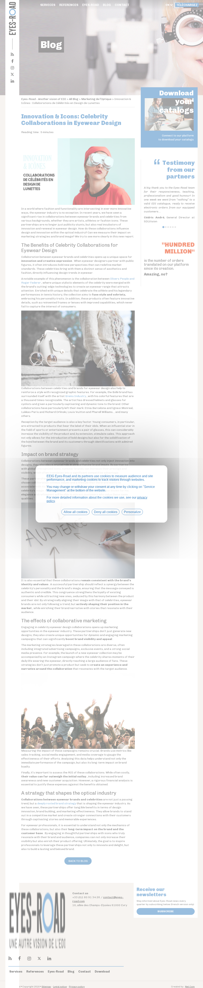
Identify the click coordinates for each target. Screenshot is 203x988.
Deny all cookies (105, 512)
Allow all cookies (75, 512)
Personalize (132, 512)
